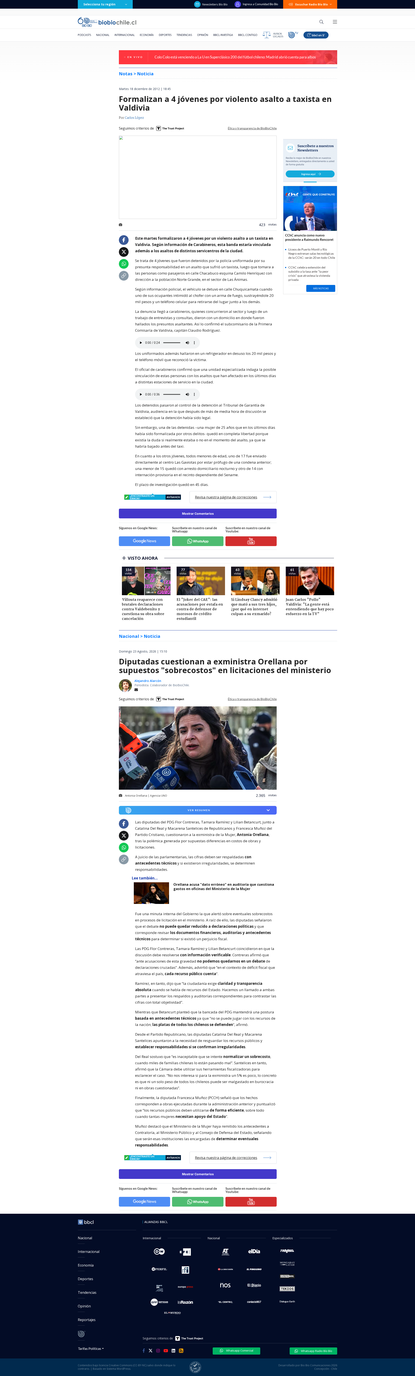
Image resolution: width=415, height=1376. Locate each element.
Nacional (102, 35)
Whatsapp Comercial (239, 1350)
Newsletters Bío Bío (215, 4)
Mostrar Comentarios (198, 513)
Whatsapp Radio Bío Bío (316, 1351)
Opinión (202, 35)
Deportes (165, 35)
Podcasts (84, 35)
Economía (147, 35)
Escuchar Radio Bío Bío (311, 4)
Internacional (125, 35)
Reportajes (87, 1319)
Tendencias (184, 35)
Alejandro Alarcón (147, 681)
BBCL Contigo (247, 35)
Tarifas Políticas (89, 1348)
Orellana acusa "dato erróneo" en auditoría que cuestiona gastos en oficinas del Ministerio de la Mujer (223, 886)
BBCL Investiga (223, 35)
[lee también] (152, 893)
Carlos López (134, 118)
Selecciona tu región (99, 4)
